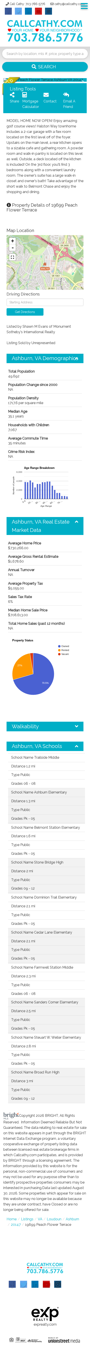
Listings (27, 1219)
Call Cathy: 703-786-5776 (27, 4)
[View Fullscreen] (12, 257)
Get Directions (25, 312)
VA (40, 1219)
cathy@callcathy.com (69, 4)
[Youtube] (46, 1284)
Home (12, 1219)
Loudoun (54, 1219)
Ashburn (72, 1219)
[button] (45, 67)
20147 (16, 1225)
